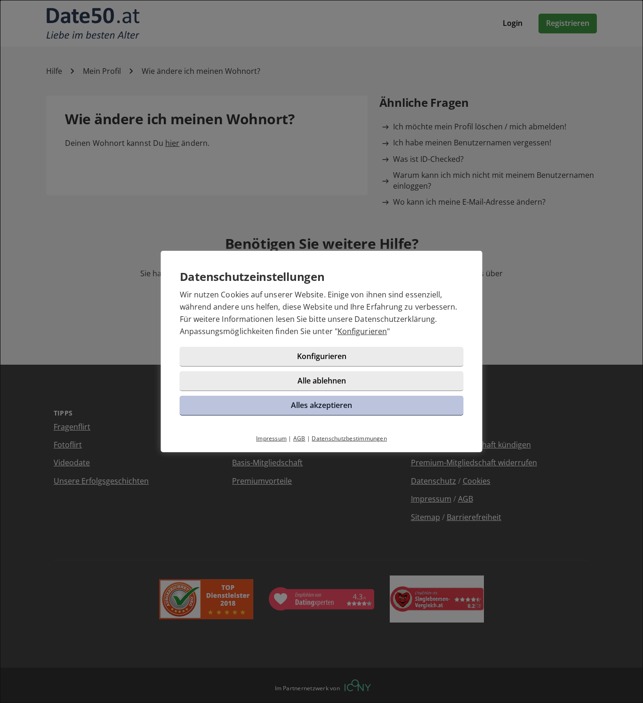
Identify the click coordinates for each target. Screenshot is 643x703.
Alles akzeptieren (321, 405)
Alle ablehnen (321, 380)
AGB (299, 438)
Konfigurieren (362, 331)
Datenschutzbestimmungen (349, 438)
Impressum (271, 438)
